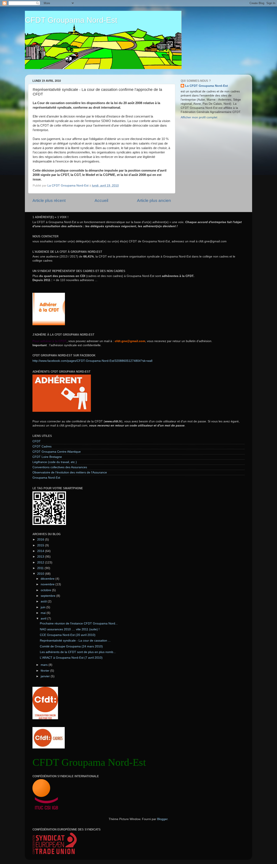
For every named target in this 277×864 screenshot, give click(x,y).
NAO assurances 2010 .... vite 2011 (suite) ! (70, 629)
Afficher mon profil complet (199, 117)
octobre (46, 590)
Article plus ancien (154, 200)
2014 (41, 551)
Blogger (162, 819)
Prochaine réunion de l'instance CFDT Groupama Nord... (79, 623)
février (45, 670)
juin (43, 607)
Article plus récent (49, 200)
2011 (41, 568)
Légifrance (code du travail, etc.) (54, 462)
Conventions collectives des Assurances (59, 467)
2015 (41, 545)
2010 (41, 573)
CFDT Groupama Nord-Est (71, 20)
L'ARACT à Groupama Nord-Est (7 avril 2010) (71, 657)
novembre (48, 584)
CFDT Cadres (42, 446)
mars (44, 664)
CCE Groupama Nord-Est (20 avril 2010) (67, 635)
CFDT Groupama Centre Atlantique (56, 451)
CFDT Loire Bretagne (47, 457)
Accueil (101, 200)
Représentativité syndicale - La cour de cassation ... (75, 640)
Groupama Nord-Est (46, 477)
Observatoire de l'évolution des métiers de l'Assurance (69, 472)
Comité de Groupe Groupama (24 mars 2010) (71, 646)
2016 (41, 539)
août (44, 601)
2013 (41, 556)
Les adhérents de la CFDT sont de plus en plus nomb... (78, 652)
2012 (41, 562)
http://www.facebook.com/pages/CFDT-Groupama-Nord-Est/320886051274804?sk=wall (92, 360)
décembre (48, 578)
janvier (46, 676)
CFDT (36, 441)
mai (44, 613)
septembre (48, 595)
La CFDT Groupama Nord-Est (206, 85)
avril (44, 618)
